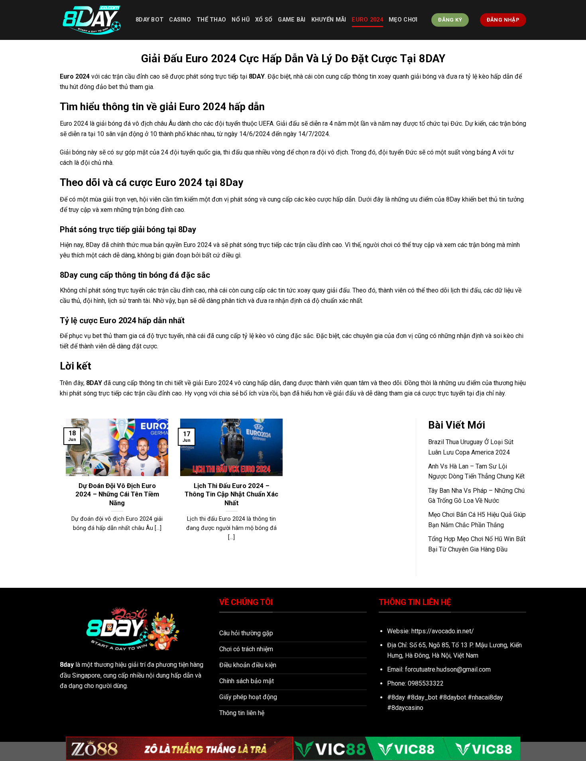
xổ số (263, 19)
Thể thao (211, 19)
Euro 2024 (367, 19)
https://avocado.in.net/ (442, 631)
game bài (291, 19)
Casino (180, 19)
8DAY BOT (149, 19)
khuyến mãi (328, 19)
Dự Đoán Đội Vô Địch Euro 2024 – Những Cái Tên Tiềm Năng (117, 494)
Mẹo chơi (403, 19)
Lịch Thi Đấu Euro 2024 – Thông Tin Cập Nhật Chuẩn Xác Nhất (231, 494)
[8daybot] (92, 20)
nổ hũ (240, 19)
